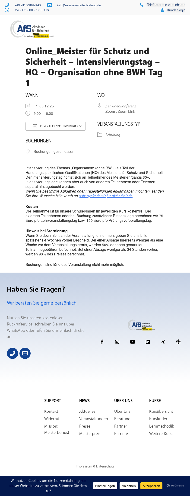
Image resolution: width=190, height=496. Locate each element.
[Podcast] (178, 342)
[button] (136, 29)
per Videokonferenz (120, 106)
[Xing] (163, 342)
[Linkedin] (148, 342)
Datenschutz (105, 466)
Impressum (84, 466)
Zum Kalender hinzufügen (59, 126)
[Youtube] (132, 342)
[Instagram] (117, 342)
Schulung (112, 134)
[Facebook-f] (102, 342)
